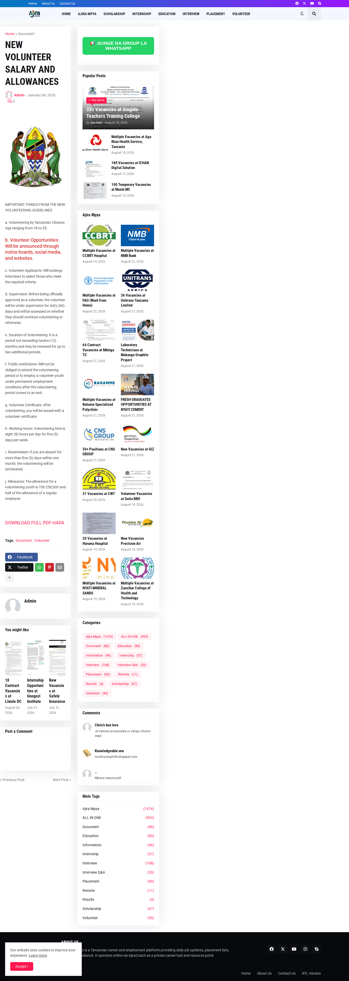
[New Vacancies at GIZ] (137, 434)
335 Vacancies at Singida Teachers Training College (113, 112)
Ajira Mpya (99, 636)
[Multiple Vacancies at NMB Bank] (137, 235)
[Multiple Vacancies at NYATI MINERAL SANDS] (99, 568)
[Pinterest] (49, 567)
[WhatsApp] (39, 567)
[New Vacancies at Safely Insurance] (57, 658)
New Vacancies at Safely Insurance (57, 691)
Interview (97, 665)
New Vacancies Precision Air (132, 541)
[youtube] (312, 3)
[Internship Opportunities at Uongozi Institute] (35, 658)
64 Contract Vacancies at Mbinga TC (98, 350)
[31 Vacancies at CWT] (99, 478)
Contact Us (67, 3)
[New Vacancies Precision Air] (137, 523)
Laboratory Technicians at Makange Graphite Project (134, 352)
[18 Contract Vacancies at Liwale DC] (13, 658)
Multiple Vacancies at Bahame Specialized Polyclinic (99, 404)
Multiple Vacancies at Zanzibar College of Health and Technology (137, 591)
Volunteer (42, 540)
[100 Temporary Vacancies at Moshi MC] (95, 190)
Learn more (38, 955)
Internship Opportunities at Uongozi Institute (35, 691)
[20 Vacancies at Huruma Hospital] (99, 523)
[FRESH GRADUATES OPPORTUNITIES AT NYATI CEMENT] (137, 384)
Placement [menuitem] (215, 14)
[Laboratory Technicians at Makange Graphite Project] (137, 330)
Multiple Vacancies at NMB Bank (137, 253)
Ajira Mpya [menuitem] (87, 14)
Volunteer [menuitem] (241, 14)
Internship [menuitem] (141, 14)
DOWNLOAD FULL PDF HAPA (35, 522)
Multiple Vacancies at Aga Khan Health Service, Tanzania (131, 141)
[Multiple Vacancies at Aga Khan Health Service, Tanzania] (95, 142)
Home (32, 3)
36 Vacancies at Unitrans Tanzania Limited (134, 300)
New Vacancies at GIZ (137, 449)
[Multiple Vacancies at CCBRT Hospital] (99, 235)
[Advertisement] (254, 65)
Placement (98, 674)
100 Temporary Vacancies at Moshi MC (131, 187)
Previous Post (14, 780)
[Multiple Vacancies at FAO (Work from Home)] (99, 280)
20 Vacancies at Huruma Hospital (95, 541)
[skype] (319, 3)
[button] (302, 13)
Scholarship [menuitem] (114, 14)
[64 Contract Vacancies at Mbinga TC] (99, 330)
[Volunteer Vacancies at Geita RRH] (137, 478)
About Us (48, 3)
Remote (128, 674)
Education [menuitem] (167, 14)
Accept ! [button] (21, 966)
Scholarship (124, 684)
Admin (30, 601)
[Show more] (9, 577)
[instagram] (305, 949)
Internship (130, 655)
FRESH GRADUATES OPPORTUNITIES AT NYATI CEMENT (136, 404)
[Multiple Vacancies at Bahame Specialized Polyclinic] (99, 384)
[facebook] (297, 3)
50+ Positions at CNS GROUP (99, 452)
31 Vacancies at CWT (99, 493)
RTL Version (311, 973)
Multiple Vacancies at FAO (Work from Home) (99, 300)
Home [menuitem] (66, 14)
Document (26, 34)
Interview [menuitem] (191, 14)
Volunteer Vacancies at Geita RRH (136, 496)
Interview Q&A (132, 665)
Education (129, 646)
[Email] (59, 567)
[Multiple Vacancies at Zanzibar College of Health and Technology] (137, 568)
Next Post (60, 780)
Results (94, 684)
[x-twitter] (304, 3)
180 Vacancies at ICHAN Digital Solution (130, 165)
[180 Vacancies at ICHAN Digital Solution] (95, 169)
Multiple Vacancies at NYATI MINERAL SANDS (99, 588)
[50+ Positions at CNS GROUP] (99, 434)
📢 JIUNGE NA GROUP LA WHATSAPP (118, 46)
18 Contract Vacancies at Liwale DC (13, 691)
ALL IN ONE (134, 636)
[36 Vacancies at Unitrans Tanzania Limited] (137, 280)
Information (98, 655)
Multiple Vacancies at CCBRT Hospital (99, 253)
